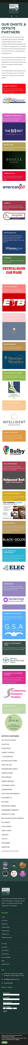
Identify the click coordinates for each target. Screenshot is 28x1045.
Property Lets (5, 934)
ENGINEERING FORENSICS (10, 810)
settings (17, 1039)
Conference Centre (7, 937)
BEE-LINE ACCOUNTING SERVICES (13, 818)
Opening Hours (6, 964)
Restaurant (5, 924)
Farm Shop (4, 920)
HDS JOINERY (6, 843)
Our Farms (4, 947)
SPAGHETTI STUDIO (8, 814)
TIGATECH (5, 835)
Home (3, 917)
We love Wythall (6, 957)
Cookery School (6, 927)
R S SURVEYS (6, 822)
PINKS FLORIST (7, 830)
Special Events (5, 930)
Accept (4, 1042)
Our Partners (5, 950)
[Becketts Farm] (14, 8)
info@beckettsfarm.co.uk (12, 979)
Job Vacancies (5, 954)
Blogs (3, 960)
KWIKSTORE (5, 847)
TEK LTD (4, 839)
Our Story (4, 943)
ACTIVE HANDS (6, 826)
